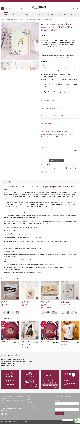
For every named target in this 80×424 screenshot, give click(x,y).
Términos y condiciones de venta (37, 409)
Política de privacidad (34, 412)
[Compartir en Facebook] (42, 172)
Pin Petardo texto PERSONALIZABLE (45, 342)
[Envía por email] (45, 172)
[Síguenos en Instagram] (78, 1)
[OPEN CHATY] (76, 420)
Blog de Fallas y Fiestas (70, 14)
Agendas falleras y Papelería (72, 167)
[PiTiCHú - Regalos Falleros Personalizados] (40, 7)
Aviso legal (31, 406)
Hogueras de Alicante (15, 14)
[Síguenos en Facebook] (76, 1)
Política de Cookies (33, 415)
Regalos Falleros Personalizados (14, 20)
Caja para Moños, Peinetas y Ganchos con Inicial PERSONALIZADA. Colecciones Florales (46, 304)
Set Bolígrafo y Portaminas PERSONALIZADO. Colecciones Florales (6, 304)
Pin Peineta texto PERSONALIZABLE (5, 342)
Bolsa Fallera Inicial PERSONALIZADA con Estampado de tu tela (25, 304)
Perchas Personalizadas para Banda (46, 14)
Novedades (59, 14)
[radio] (4, 312)
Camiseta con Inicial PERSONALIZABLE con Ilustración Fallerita (65, 344)
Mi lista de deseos (33, 400)
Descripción (7, 182)
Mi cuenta (30, 397)
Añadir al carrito (56, 160)
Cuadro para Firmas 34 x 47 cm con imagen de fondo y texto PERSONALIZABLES (25, 344)
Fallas (5, 14)
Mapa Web (30, 403)
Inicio (2, 20)
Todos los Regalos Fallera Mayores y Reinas (55, 167)
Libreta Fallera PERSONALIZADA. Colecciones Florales (65, 303)
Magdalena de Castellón (29, 14)
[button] (2, 8)
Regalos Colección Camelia (45, 20)
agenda (10, 192)
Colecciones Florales (30, 20)
